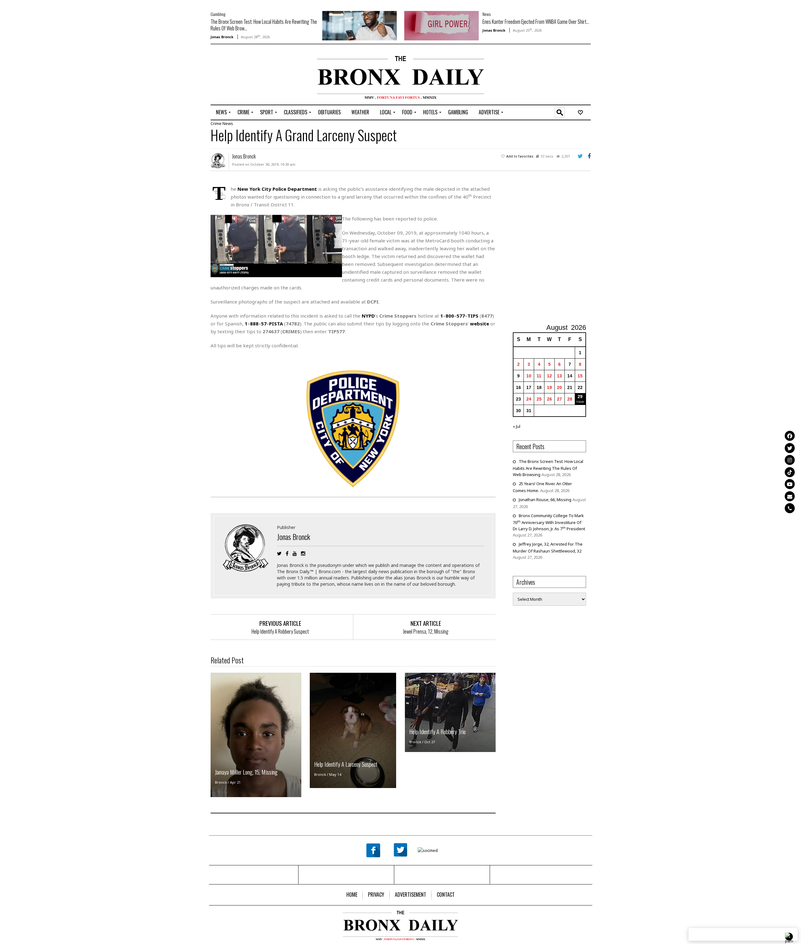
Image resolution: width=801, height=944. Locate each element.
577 (461, 316)
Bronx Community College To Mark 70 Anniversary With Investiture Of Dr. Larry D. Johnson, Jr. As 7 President (549, 522)
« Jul (516, 426)
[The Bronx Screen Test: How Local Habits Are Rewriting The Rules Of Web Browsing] (359, 25)
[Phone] (790, 508)
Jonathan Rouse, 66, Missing (545, 499)
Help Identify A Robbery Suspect (280, 631)
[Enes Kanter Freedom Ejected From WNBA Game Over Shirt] (441, 25)
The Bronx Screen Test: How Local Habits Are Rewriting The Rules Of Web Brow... (264, 25)
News (486, 14)
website (479, 323)
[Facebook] (790, 436)
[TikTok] (790, 472)
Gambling (218, 14)
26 (549, 399)
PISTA (276, 323)
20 (559, 387)
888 (254, 323)
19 (549, 387)
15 (580, 375)
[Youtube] (790, 484)
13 (559, 375)
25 (539, 399)
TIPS (472, 316)
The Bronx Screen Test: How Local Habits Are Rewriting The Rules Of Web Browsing (548, 468)
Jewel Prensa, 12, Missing (425, 631)
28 (569, 399)
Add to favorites (519, 156)
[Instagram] (790, 460)
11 (539, 375)
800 (450, 316)
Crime (216, 123)
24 (528, 399)
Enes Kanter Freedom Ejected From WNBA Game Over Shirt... (535, 21)
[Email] (790, 496)
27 (559, 399)
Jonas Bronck (222, 36)
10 (528, 375)
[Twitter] (790, 448)
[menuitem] (221, 112)
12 (549, 375)
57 (264, 323)
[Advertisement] (247, 75)
